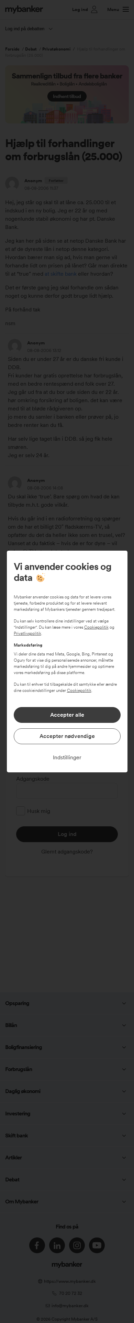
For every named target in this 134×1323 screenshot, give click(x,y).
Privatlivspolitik (27, 633)
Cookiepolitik (96, 627)
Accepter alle (67, 715)
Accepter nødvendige (67, 736)
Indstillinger (67, 757)
